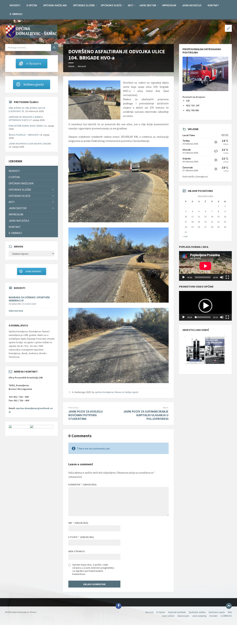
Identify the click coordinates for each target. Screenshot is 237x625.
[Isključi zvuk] (221, 277)
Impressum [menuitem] (16, 214)
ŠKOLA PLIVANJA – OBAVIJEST (24, 134)
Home (71, 66)
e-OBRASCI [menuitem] (15, 233)
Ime (78, 522)
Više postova (16, 311)
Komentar (82, 484)
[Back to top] (229, 606)
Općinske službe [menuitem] (20, 189)
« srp (185, 236)
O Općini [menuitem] (14, 177)
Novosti (82, 66)
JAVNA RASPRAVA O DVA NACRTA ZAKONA (30, 143)
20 (205, 221)
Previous (73, 407)
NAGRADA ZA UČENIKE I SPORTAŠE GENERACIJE (29, 299)
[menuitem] (15, 5)
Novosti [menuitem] (14, 171)
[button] (205, 306)
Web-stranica (76, 551)
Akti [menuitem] (12, 202)
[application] (205, 266)
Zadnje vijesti (131, 392)
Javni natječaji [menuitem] (19, 220)
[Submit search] (54, 47)
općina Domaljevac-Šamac (108, 392)
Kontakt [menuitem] (15, 227)
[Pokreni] (183, 277)
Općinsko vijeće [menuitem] (20, 196)
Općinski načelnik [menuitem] (21, 183)
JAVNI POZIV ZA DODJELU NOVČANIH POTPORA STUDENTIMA (85, 415)
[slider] (202, 317)
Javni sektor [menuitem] (17, 208)
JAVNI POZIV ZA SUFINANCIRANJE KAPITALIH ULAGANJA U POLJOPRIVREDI (145, 415)
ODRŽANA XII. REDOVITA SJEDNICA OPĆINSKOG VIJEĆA (26, 118)
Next (165, 407)
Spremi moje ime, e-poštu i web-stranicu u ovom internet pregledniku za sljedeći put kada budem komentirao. (93, 569)
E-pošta (81, 537)
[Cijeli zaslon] (227, 277)
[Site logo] (31, 37)
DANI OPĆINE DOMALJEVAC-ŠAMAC (26, 125)
